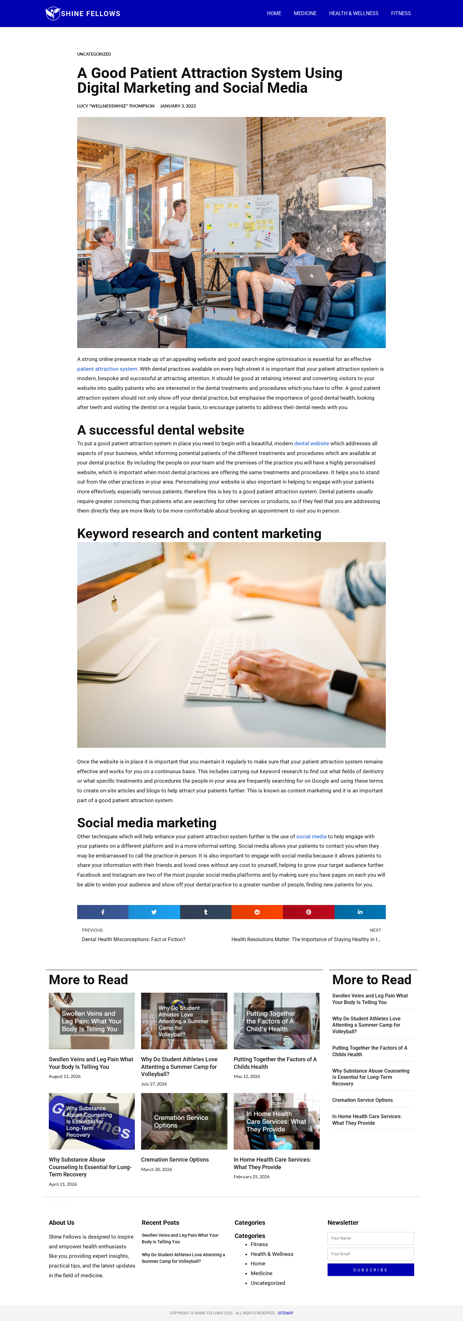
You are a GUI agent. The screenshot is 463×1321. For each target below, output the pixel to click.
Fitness (401, 13)
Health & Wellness (354, 13)
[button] (103, 912)
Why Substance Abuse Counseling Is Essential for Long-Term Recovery (90, 1167)
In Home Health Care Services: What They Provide (367, 1119)
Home (274, 13)
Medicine (305, 13)
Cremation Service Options (175, 1159)
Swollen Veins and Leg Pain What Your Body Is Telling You (370, 999)
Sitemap (286, 1313)
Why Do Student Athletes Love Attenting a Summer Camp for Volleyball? (179, 1066)
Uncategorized (94, 54)
